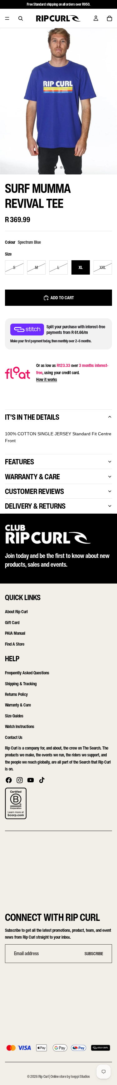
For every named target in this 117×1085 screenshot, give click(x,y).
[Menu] (7, 18)
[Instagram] (19, 780)
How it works (46, 379)
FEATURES (19, 461)
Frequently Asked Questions (27, 673)
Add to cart (62, 297)
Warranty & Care (18, 705)
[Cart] (109, 18)
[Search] (20, 18)
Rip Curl (43, 1076)
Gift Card (12, 622)
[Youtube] (30, 780)
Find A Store (14, 644)
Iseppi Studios (80, 1076)
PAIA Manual (15, 633)
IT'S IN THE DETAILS (32, 417)
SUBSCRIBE (94, 953)
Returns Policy (16, 694)
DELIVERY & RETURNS (35, 505)
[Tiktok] (42, 780)
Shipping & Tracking (21, 683)
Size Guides (14, 715)
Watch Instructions (19, 726)
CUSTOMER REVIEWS (34, 491)
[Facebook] (8, 780)
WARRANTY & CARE (32, 476)
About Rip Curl (16, 611)
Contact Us (13, 737)
